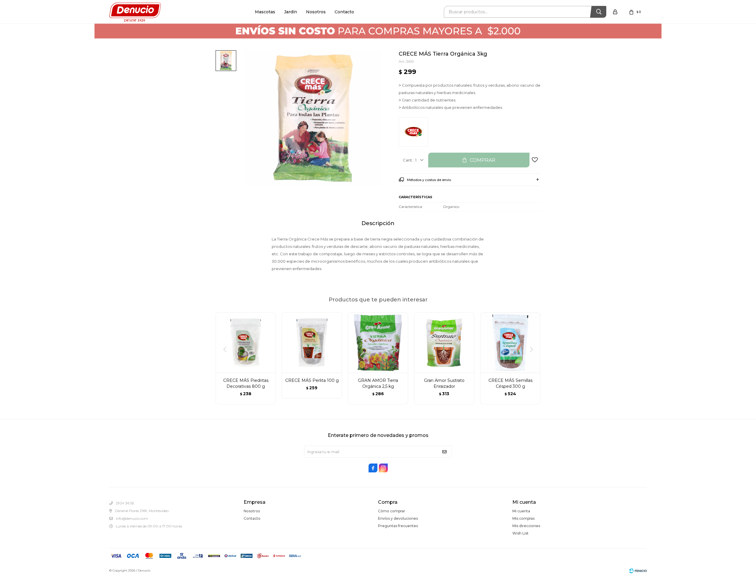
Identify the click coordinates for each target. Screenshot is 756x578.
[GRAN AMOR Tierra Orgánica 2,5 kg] (378, 342)
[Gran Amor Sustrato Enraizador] (444, 342)
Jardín (290, 11)
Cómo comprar (391, 511)
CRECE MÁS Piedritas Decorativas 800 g (245, 383)
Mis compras (523, 518)
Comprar (482, 160)
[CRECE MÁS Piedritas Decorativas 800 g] (246, 342)
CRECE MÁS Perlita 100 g (312, 380)
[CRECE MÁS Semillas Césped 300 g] (510, 342)
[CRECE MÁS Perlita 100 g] (312, 342)
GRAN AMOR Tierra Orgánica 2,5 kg (378, 383)
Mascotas (265, 11)
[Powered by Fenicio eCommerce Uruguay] (638, 570)
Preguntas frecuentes (398, 526)
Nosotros (316, 11)
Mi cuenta (521, 511)
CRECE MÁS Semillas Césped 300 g (510, 383)
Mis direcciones (526, 526)
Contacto (344, 11)
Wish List (520, 533)
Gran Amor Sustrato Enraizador (444, 383)
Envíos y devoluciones (398, 518)
